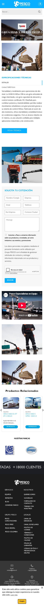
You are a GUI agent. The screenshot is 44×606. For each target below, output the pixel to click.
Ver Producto (10, 426)
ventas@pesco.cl (12, 570)
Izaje (28, 35)
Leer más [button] (14, 595)
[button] (3, 4)
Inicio (16, 35)
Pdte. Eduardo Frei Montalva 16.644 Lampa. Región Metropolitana (32, 584)
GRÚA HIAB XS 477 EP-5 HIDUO (10, 415)
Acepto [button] (22, 601)
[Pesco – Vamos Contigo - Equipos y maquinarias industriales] (22, 4)
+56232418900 (32, 570)
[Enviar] (39, 12)
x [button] (42, 587)
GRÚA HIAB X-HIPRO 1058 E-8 (31, 415)
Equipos (22, 35)
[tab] (22, 82)
